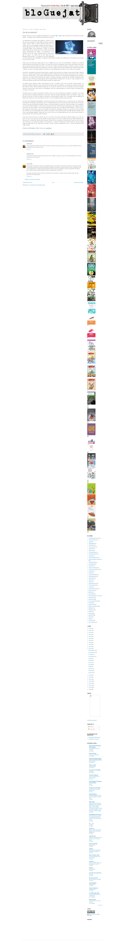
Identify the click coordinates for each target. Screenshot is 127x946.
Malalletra (91, 608)
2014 (90, 677)
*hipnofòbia (91, 564)
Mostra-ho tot (100, 905)
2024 (90, 632)
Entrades (91, 726)
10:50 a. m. (29, 159)
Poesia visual (92, 899)
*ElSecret (91, 548)
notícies (90, 613)
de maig (90, 664)
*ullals (90, 587)
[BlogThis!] (48, 134)
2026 (90, 628)
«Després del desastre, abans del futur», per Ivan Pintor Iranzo (95, 839)
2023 (90, 634)
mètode (90, 611)
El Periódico (31, 128)
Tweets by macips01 (92, 720)
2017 (90, 646)
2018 (90, 644)
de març (90, 668)
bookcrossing (92, 590)
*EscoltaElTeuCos (93, 554)
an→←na (91, 823)
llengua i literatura (93, 606)
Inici (53, 182)
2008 (90, 689)
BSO (90, 592)
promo (90, 616)
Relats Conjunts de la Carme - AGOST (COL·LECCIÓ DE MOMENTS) (95, 831)
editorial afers (92, 836)
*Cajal (90, 541)
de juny (90, 662)
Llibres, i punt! (92, 765)
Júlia (28, 143)
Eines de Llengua (93, 843)
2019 (90, 642)
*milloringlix (91, 578)
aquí (57, 35)
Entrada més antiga (78, 182)
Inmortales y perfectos (94, 739)
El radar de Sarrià (93, 878)
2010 (90, 685)
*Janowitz (91, 565)
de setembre (91, 656)
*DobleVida (91, 545)
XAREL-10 (91, 828)
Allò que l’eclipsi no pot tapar (95, 879)
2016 (90, 648)
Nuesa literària (92, 753)
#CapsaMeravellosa (93, 588)
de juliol (90, 660)
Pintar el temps (92, 761)
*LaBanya (91, 571)
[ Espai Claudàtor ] (93, 888)
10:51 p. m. (29, 176)
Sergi (28, 163)
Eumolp (91, 867)
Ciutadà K (91, 861)
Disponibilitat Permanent (95, 814)
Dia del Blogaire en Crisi (94, 595)
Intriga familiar (92, 845)
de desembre (91, 650)
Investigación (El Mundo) (94, 737)
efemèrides (91, 599)
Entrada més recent (27, 182)
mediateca (91, 609)
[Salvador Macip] (95, 716)
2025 (90, 630)
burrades (91, 594)
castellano (48, 128)
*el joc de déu (92, 547)
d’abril (90, 666)
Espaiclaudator (93, 883)
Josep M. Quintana (93, 775)
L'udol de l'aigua (92, 766)
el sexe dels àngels (93, 601)
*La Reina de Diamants (94, 569)
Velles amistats (92, 869)
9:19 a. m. (29, 149)
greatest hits (91, 604)
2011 (90, 683)
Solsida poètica (92, 884)
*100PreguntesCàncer (94, 538)
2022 (90, 636)
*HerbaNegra (92, 562)
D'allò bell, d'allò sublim (94, 788)
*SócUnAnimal (92, 585)
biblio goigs (92, 801)
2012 (90, 681)
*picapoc (91, 580)
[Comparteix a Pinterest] (53, 134)
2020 (90, 640)
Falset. (90, 784)
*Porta (90, 581)
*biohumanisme (92, 540)
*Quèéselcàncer (92, 583)
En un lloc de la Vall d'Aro (95, 873)
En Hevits (91, 874)
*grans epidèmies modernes (95, 559)
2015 (90, 675)
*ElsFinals (91, 550)
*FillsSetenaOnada (93, 557)
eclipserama (91, 597)
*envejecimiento (92, 552)
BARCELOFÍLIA (93, 794)
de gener (90, 672)
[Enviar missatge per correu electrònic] (44, 134)
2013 (90, 679)
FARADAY (91, 771)
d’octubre (90, 654)
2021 (90, 638)
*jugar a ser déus (93, 567)
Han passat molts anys (94, 754)
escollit (90, 602)
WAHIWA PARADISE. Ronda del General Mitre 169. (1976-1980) (95, 797)
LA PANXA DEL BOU (94, 893)
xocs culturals (92, 622)
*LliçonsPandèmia (93, 574)
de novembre (91, 652)
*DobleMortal (92, 543)
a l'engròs (91, 824)
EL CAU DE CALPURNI (94, 770)
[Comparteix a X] (50, 134)
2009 (90, 687)
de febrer (90, 670)
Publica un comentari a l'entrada (32, 179)
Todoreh (91, 848)
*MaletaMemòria (92, 576)
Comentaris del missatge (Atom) (37, 185)
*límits (90, 573)
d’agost (90, 658)
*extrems (91, 555)
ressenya (91, 620)
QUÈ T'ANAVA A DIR (94, 855)
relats (90, 618)
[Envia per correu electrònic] (47, 134)
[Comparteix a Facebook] (52, 134)
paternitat (91, 615)
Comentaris (92, 729)
